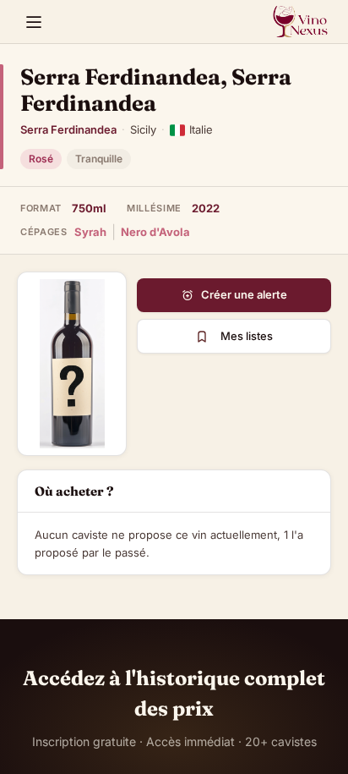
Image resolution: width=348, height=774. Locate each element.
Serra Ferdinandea (68, 129)
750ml (89, 208)
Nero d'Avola (155, 232)
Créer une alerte (244, 294)
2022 (206, 208)
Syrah (90, 232)
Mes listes (246, 336)
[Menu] (33, 22)
